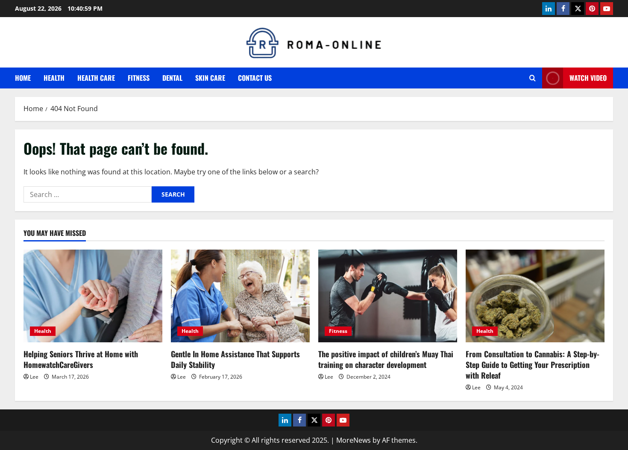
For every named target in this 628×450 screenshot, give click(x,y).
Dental (172, 78)
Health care (96, 78)
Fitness (139, 78)
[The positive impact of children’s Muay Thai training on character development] (387, 296)
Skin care (210, 78)
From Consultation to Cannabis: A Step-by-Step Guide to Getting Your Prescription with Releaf (532, 364)
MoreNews (353, 440)
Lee (34, 376)
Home (23, 78)
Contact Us (255, 78)
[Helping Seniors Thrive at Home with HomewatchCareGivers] (92, 296)
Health (54, 78)
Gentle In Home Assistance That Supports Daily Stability (235, 359)
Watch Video (588, 78)
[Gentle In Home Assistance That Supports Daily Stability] (240, 296)
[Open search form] (532, 78)
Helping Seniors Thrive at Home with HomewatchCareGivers (80, 359)
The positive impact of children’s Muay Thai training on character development (385, 359)
